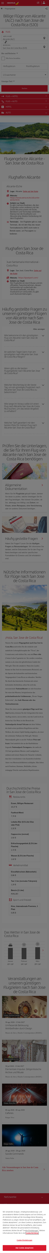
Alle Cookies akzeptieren (24, 1248)
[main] (24, 1228)
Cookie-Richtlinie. (32, 1233)
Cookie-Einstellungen (24, 1240)
